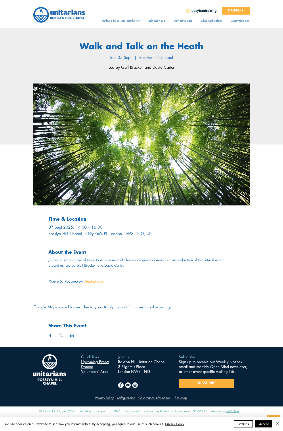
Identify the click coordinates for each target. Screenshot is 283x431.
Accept (264, 424)
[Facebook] (121, 385)
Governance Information (154, 398)
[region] (201, 10)
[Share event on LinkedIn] (72, 335)
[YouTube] (128, 385)
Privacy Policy (104, 398)
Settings (243, 424)
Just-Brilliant (232, 411)
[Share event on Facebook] (50, 335)
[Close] (277, 423)
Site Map (181, 398)
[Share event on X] (61, 335)
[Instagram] (135, 385)
